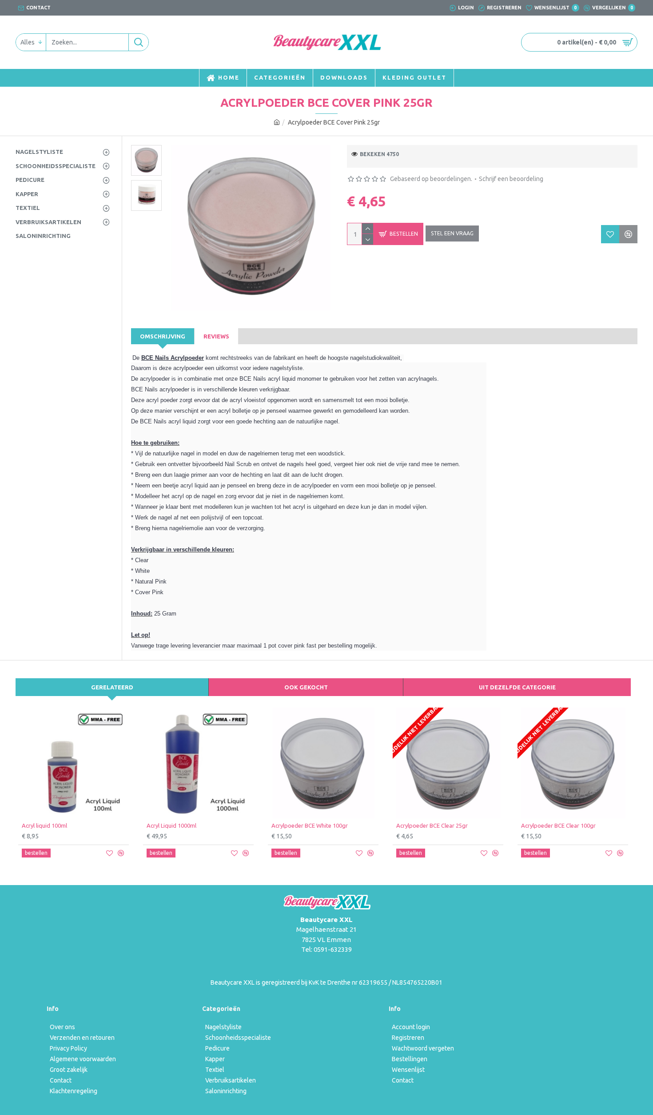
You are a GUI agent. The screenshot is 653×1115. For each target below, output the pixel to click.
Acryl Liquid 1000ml (171, 825)
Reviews (216, 336)
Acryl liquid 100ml (44, 825)
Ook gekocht (306, 687)
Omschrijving (162, 336)
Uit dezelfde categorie (517, 687)
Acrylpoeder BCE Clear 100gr (558, 825)
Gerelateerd (112, 687)
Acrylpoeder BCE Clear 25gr (432, 825)
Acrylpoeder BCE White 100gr (309, 825)
